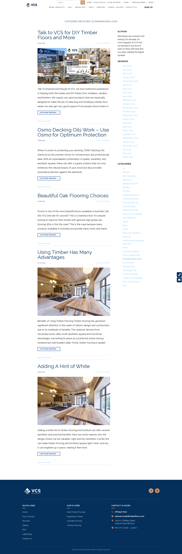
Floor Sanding (129, 206)
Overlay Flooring (74, 525)
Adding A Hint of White (64, 366)
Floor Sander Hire (130, 202)
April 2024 (127, 126)
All (124, 168)
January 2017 (128, 142)
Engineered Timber (75, 516)
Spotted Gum (129, 266)
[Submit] (83, 2)
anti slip (126, 172)
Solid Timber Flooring (76, 512)
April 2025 (127, 96)
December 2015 (130, 145)
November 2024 (130, 107)
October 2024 (129, 111)
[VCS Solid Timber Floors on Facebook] (151, 490)
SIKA (70, 7)
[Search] (139, 7)
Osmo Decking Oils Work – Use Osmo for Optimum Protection (73, 132)
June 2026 (127, 70)
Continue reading (48, 112)
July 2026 (127, 66)
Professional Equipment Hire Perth (133, 242)
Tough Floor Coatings (132, 278)
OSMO (126, 2)
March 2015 (128, 157)
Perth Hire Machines (132, 233)
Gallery (120, 7)
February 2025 (129, 100)
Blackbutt (127, 180)
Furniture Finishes (130, 210)
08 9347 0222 (121, 512)
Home (89, 2)
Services (101, 7)
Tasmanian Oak (130, 270)
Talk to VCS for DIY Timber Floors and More (67, 35)
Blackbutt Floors (130, 183)
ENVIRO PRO (80, 7)
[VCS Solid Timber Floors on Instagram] (157, 490)
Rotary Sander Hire (131, 255)
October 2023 (129, 134)
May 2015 (127, 153)
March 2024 (128, 130)
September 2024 (130, 115)
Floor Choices (113, 2)
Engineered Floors (131, 195)
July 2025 (127, 85)
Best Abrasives (129, 176)
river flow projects (131, 251)
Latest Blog (99, 2)
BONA (151, 2)
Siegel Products (57, 7)
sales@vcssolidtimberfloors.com (129, 516)
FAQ (24, 530)
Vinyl (125, 285)
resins (125, 247)
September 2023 (130, 138)
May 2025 (127, 92)
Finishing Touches (131, 199)
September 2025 (130, 81)
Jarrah (125, 221)
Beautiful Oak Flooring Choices (73, 195)
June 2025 (127, 89)
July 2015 (127, 149)
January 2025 (129, 104)
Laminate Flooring (74, 521)
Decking (126, 187)
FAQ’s (91, 7)
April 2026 (127, 73)
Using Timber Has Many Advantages (65, 254)
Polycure (127, 237)
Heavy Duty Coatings (132, 214)
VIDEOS (111, 7)
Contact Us (131, 7)
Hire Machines (138, 2)
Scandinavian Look (132, 259)
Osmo (125, 229)
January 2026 (129, 77)
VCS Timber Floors (131, 281)
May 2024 (127, 123)
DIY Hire (126, 191)
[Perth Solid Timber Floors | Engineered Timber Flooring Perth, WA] (32, 5)
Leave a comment (103, 43)
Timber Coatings (130, 274)
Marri (125, 225)
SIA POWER (128, 262)
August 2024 (128, 119)
